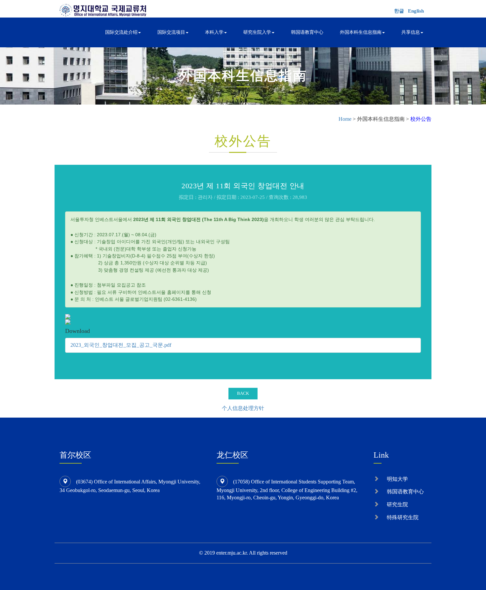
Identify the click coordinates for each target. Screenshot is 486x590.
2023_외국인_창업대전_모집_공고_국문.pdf (120, 345)
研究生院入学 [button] (257, 32)
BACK (243, 393)
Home (345, 119)
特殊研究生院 (403, 517)
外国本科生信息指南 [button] (361, 32)
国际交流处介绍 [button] (121, 32)
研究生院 (397, 504)
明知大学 (397, 479)
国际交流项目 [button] (171, 32)
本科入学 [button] (214, 32)
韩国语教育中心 (307, 32)
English (416, 11)
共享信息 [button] (410, 32)
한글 (399, 11)
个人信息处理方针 (243, 408)
